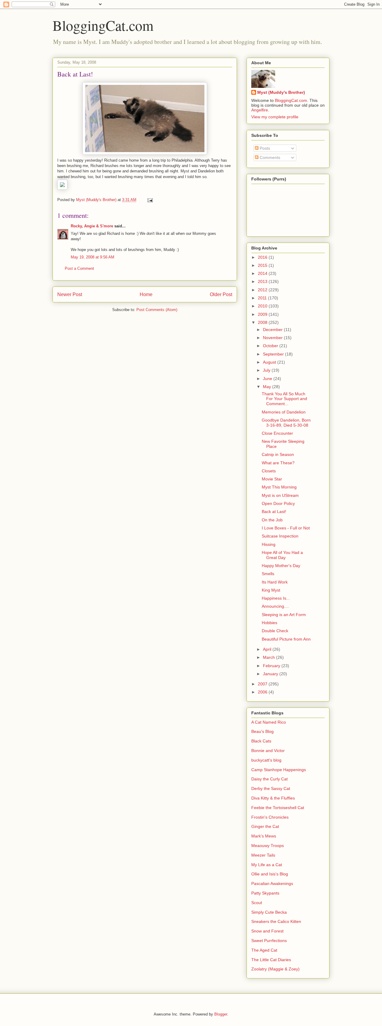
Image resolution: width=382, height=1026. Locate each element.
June (268, 378)
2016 (263, 257)
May (267, 386)
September (274, 354)
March (269, 657)
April (267, 649)
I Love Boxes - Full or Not (286, 528)
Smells (268, 573)
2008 (263, 322)
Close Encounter (277, 433)
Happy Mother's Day (281, 565)
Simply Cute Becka (269, 912)
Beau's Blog (262, 731)
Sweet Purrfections (269, 940)
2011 (263, 297)
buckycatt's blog (266, 760)
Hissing (268, 544)
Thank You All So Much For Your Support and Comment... (284, 398)
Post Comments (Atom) (156, 309)
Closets (269, 470)
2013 (263, 281)
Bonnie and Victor (268, 750)
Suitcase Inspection (280, 536)
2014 (263, 273)
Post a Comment (79, 268)
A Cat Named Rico (268, 722)
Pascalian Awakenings (272, 883)
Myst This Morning (279, 487)
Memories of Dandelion (284, 412)
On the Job (272, 519)
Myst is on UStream (280, 495)
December (273, 329)
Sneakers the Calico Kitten (276, 921)
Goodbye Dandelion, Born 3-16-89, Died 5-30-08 (286, 423)
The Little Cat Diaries (271, 959)
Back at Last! (274, 511)
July (267, 370)
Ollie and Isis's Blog (269, 874)
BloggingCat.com (103, 25)
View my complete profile (274, 116)
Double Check (275, 630)
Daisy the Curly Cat (269, 779)
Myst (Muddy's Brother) (281, 92)
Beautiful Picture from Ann (286, 639)
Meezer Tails (263, 855)
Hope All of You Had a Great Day (282, 555)
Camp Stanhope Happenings (278, 769)
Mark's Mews (263, 836)
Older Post (221, 294)
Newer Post (69, 294)
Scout (256, 902)
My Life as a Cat (266, 864)
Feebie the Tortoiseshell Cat (277, 807)
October (271, 345)
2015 (263, 265)
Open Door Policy (278, 503)
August (270, 362)
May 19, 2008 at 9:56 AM (92, 257)
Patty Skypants (265, 893)
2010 (263, 306)
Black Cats (261, 741)
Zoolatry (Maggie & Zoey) (275, 969)
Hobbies (269, 622)
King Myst (271, 590)
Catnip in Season (278, 454)
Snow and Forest (267, 931)
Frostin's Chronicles (270, 817)
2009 (263, 314)
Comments (269, 157)
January (271, 673)
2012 (263, 289)
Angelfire (259, 110)
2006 (263, 692)
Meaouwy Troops (267, 845)
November (273, 337)
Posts (264, 148)
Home (146, 294)
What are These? (278, 462)
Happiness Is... (276, 598)
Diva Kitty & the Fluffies (273, 798)
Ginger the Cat (265, 826)
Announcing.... (275, 606)
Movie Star (272, 479)
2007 (263, 684)
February (272, 665)
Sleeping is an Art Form (284, 614)
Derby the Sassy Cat (270, 788)
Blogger (220, 1014)
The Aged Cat (264, 950)
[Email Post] (149, 199)
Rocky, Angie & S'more (92, 226)
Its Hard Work (275, 582)
